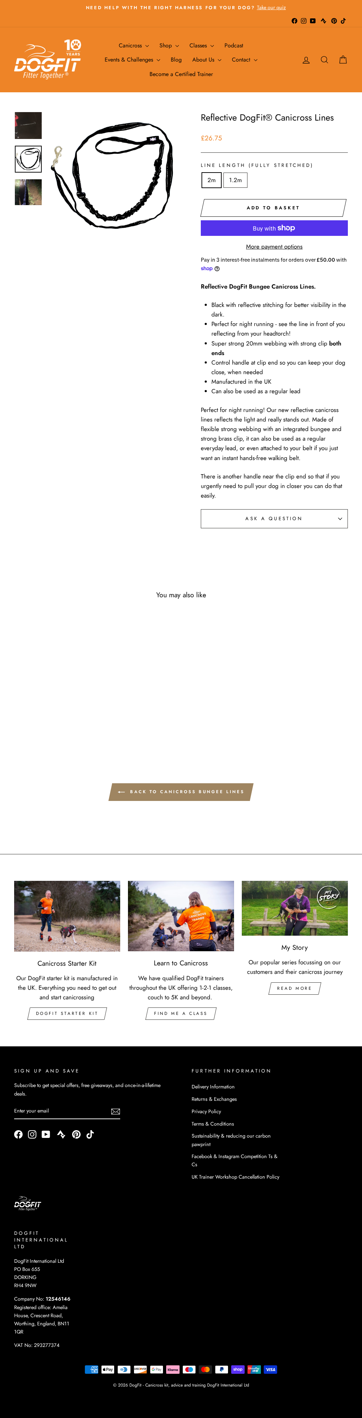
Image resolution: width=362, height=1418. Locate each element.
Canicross (131, 45)
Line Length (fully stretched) (257, 165)
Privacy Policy (206, 1111)
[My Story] (295, 908)
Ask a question (274, 518)
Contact (242, 60)
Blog (176, 60)
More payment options (274, 246)
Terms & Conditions (213, 1123)
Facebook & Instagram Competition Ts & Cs (235, 1160)
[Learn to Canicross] (181, 916)
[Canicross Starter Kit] (67, 916)
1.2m (235, 180)
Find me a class (181, 1013)
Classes (199, 45)
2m (212, 180)
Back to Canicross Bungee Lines (186, 791)
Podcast (233, 45)
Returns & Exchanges (214, 1099)
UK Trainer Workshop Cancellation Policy (235, 1176)
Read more (294, 988)
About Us (204, 60)
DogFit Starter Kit (67, 1013)
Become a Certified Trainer (181, 74)
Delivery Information (213, 1086)
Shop (166, 45)
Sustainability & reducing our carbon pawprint (231, 1139)
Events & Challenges (130, 60)
